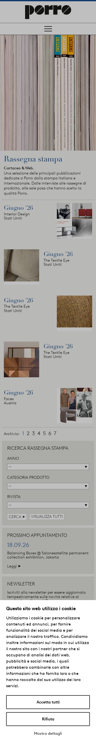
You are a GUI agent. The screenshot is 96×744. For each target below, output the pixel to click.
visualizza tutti (47, 516)
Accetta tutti (48, 702)
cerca (17, 517)
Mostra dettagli (48, 733)
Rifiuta (48, 719)
